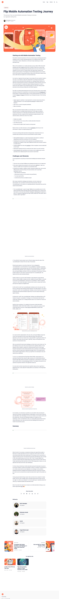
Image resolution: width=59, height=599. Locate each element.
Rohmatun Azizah (24, 512)
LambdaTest (33, 127)
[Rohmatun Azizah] (16, 514)
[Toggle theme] (56, 2)
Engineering (6, 7)
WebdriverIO (42, 92)
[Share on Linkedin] (32, 494)
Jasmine (28, 145)
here (22, 486)
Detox (22, 95)
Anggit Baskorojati (24, 530)
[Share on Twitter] (24, 494)
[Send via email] (35, 494)
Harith (21, 521)
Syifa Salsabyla (8, 20)
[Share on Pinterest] (27, 494)
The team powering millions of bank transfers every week (22, 568)
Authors (51, 2)
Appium (18, 95)
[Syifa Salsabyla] (16, 505)
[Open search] (54, 2)
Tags (47, 2)
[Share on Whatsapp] (29, 494)
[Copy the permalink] (38, 494)
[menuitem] (44, 2)
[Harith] (16, 523)
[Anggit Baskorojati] (16, 531)
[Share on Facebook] (21, 494)
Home (44, 2)
